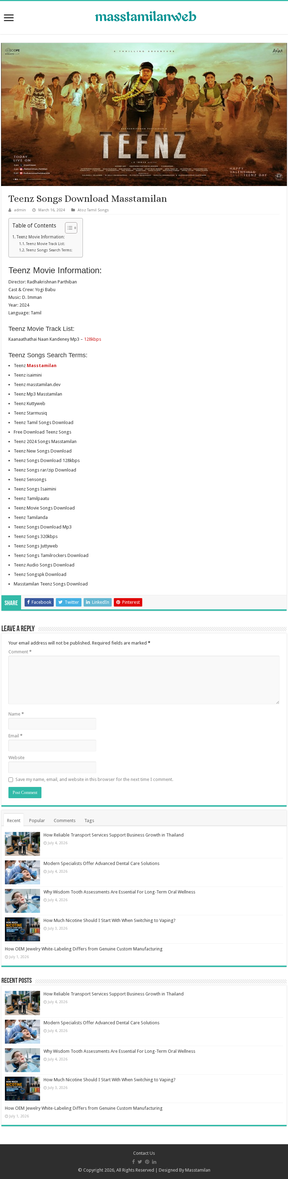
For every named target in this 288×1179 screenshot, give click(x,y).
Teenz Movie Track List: (45, 244)
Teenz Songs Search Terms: (49, 250)
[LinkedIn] (154, 1162)
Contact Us (144, 1153)
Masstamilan (197, 1170)
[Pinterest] (147, 1162)
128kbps (92, 339)
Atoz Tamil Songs (93, 210)
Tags (89, 820)
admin (20, 210)
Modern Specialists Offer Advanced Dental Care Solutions (101, 863)
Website (16, 757)
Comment (20, 651)
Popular (37, 820)
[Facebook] (133, 1162)
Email (15, 735)
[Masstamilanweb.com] (144, 17)
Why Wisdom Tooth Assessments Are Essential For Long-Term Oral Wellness (119, 892)
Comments (65, 820)
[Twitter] (140, 1162)
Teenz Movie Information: (40, 237)
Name (16, 714)
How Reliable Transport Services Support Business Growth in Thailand (114, 835)
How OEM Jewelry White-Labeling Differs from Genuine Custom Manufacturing (84, 948)
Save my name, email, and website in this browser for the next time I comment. (94, 779)
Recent (13, 820)
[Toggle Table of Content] (68, 228)
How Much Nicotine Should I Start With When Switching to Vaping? (110, 920)
